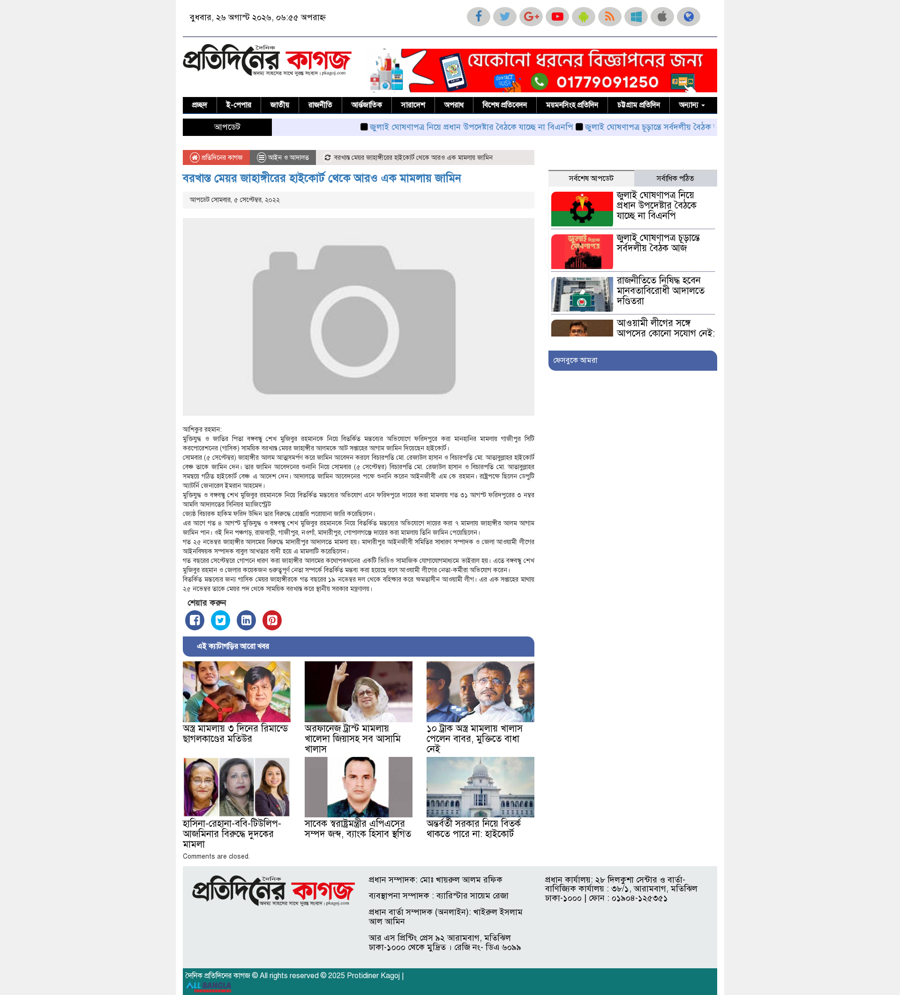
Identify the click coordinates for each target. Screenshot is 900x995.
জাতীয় (279, 105)
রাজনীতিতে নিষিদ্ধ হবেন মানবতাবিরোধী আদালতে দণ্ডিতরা (661, 291)
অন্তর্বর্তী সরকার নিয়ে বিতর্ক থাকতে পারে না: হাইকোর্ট (474, 829)
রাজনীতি (320, 105)
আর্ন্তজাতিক (367, 105)
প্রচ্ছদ (199, 105)
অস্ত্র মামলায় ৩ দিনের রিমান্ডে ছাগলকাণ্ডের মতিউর (235, 734)
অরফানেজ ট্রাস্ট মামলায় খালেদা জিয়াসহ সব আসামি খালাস (353, 739)
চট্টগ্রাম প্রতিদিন (638, 105)
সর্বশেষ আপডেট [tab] (591, 178)
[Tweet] (220, 620)
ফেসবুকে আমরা (575, 360)
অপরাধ (454, 105)
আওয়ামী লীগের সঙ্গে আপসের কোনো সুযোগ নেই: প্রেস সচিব (666, 333)
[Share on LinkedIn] (246, 620)
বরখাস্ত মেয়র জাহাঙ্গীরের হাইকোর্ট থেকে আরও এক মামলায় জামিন (322, 178)
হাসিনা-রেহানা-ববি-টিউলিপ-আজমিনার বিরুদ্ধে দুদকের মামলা (232, 834)
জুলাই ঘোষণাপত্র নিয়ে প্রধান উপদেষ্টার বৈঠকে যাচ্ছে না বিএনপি (445, 127)
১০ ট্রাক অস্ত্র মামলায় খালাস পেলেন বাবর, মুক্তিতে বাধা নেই (475, 739)
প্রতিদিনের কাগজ (221, 158)
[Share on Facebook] (194, 620)
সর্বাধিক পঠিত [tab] (675, 178)
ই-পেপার (238, 105)
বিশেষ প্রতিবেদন (505, 105)
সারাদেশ (413, 105)
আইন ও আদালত (288, 158)
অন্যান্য (689, 105)
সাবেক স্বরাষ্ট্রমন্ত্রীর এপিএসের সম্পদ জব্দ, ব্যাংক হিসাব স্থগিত (358, 829)
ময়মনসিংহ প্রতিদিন (572, 105)
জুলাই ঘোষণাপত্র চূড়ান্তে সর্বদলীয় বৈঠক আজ (630, 127)
